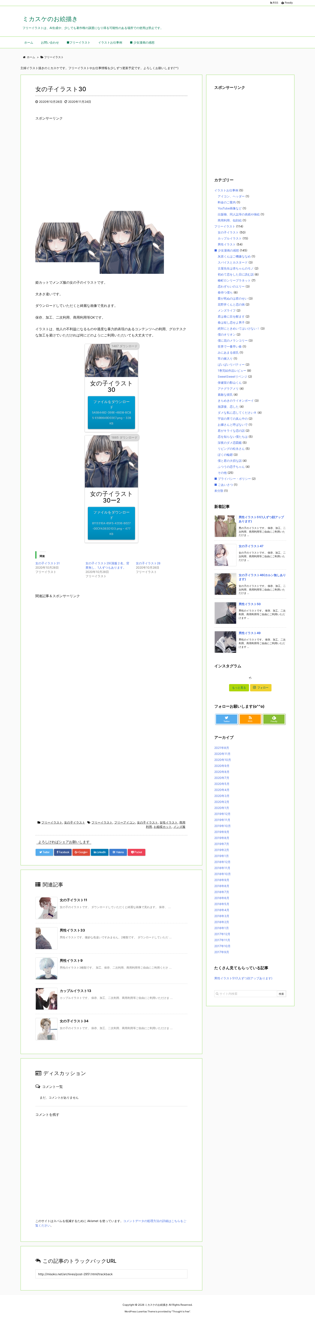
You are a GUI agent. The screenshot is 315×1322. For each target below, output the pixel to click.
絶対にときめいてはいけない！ (239, 328)
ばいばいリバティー (231, 364)
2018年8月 (221, 886)
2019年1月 (221, 856)
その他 (222, 472)
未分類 (218, 490)
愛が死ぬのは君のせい (233, 298)
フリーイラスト (51, 822)
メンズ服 (179, 826)
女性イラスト (169, 822)
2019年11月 (222, 820)
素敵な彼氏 (225, 394)
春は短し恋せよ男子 (231, 322)
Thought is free (180, 1311)
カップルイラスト (230, 238)
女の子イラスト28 (148, 563)
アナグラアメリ (228, 388)
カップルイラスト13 (75, 991)
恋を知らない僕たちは (233, 436)
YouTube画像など (230, 208)
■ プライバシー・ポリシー (232, 478)
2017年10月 (222, 946)
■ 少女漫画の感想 (226, 250)
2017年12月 (222, 934)
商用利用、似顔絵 (230, 220)
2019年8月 (221, 838)
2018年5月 (221, 904)
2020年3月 (222, 796)
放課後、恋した (228, 406)
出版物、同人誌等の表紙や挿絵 (239, 214)
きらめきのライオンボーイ (236, 400)
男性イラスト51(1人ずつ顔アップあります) (243, 978)
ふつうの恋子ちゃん (231, 466)
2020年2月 (221, 802)
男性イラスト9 (71, 960)
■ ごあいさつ (223, 484)
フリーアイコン (124, 822)
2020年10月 (222, 760)
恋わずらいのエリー (231, 286)
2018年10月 (222, 874)
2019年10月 (222, 826)
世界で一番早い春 (230, 346)
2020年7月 (221, 778)
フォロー (262, 687)
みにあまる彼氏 (228, 352)
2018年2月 (221, 922)
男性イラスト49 (250, 633)
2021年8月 (221, 748)
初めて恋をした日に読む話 (236, 274)
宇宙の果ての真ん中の (233, 418)
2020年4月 (222, 790)
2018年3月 (221, 916)
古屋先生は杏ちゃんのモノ (236, 268)
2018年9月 (221, 880)
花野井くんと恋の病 (231, 304)
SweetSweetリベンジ (232, 376)
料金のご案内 (227, 202)
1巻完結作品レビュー (232, 370)
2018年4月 (221, 910)
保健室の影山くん (230, 382)
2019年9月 (221, 832)
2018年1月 (221, 928)
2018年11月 (222, 868)
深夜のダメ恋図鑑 (230, 442)
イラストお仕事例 (226, 190)
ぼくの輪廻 (225, 454)
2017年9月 (221, 952)
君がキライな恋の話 (231, 430)
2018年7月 (221, 892)
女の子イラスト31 (47, 563)
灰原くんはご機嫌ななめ (234, 256)
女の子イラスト (74, 822)
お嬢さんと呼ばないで (233, 424)
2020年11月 (222, 754)
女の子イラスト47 (251, 546)
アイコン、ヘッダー (231, 196)
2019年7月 (221, 844)
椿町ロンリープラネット (234, 280)
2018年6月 (221, 898)
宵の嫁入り (225, 358)
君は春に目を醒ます (231, 316)
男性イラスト (227, 244)
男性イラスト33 (72, 930)
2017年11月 (222, 940)
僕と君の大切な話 (230, 460)
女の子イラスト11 (73, 900)
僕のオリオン (227, 334)
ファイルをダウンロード (111, 412)
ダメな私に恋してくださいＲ (237, 412)
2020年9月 (222, 766)
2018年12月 (222, 862)
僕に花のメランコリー (233, 340)
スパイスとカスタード (233, 262)
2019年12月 (222, 814)
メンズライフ (227, 310)
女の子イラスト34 (74, 1021)
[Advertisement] (111, 169)
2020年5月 (222, 784)
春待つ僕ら (225, 292)
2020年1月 (221, 808)
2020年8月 (222, 772)
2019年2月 (221, 850)
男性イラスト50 (250, 604)
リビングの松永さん (231, 448)
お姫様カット (163, 826)
